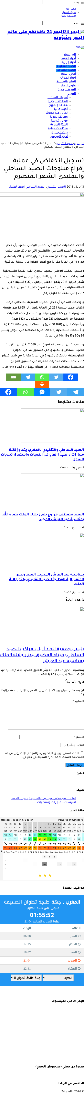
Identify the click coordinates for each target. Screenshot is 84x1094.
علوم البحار (68, 86)
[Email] (13, 377)
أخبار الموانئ (68, 78)
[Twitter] (56, 377)
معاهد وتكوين (58, 105)
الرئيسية (70, 54)
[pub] (79, 47)
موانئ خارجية (59, 121)
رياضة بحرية (60, 133)
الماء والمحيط (66, 82)
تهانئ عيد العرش (56, 113)
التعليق (78, 701)
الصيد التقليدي (66, 66)
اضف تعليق (17, 187)
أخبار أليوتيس (59, 136)
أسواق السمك (58, 97)
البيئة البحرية (59, 125)
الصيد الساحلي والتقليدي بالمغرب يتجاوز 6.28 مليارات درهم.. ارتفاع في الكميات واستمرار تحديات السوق (42, 455)
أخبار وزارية (69, 62)
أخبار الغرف (68, 58)
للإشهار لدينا (68, 16)
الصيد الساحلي (66, 70)
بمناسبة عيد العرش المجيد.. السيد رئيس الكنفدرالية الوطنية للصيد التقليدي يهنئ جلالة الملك (46, 579)
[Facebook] (70, 377)
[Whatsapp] (42, 377)
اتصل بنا (71, 9)
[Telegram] (28, 377)
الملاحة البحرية (58, 101)
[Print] (42, 384)
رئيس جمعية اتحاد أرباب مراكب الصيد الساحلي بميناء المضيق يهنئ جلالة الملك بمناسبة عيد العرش (42, 655)
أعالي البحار (68, 74)
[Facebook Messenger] (42, 392)
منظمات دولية (58, 129)
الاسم (79, 737)
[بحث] (82, 3)
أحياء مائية (61, 109)
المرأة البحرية (67, 90)
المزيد (72, 93)
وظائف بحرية (59, 117)
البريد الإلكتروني (73, 745)
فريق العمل (69, 12)
